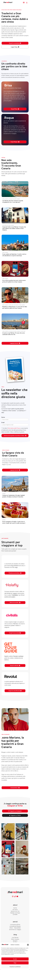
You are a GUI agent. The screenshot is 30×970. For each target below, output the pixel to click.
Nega (15, 963)
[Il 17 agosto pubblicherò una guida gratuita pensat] (8, 866)
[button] (28, 944)
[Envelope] (17, 896)
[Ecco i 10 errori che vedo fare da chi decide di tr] (22, 831)
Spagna (3, 493)
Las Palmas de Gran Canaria (14, 198)
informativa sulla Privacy (14, 428)
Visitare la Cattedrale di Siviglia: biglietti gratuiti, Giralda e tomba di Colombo (13, 496)
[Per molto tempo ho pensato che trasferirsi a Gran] (22, 866)
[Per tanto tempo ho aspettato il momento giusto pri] (22, 849)
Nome (3, 417)
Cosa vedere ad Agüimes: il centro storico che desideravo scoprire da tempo (14, 254)
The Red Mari (10, 304)
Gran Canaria (5, 198)
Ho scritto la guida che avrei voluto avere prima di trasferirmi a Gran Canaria (14, 281)
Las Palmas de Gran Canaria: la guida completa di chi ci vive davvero (12, 201)
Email (2, 422)
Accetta (15, 959)
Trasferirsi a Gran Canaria (19, 304)
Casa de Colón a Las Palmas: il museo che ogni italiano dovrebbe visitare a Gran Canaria (14, 228)
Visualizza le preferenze (15, 966)
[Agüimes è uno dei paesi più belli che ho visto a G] (8, 831)
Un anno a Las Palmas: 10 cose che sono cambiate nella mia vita (13, 333)
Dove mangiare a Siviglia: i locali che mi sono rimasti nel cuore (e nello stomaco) (13, 522)
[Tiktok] (15, 896)
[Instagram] (12, 896)
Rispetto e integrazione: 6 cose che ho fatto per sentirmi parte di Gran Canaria (14, 307)
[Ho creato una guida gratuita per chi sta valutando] (8, 849)
